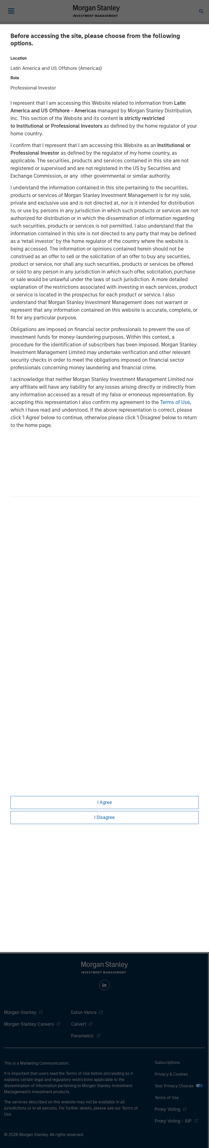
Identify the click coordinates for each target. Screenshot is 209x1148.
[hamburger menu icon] (11, 11)
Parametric (82, 1036)
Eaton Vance (84, 1012)
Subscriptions (167, 1062)
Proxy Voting (167, 1109)
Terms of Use (175, 402)
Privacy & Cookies (171, 1074)
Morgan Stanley (20, 1012)
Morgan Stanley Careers (29, 1024)
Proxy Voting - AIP (173, 1121)
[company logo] (96, 11)
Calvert (78, 1024)
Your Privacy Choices (175, 1086)
